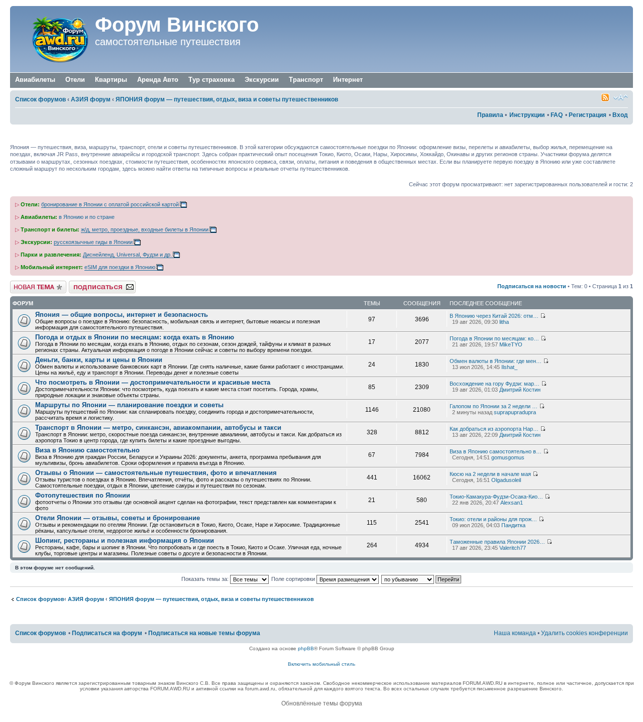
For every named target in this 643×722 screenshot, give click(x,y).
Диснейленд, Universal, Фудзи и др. (127, 255)
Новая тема (25, 284)
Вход (620, 114)
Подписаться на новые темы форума (204, 633)
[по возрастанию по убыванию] (421, 579)
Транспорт (306, 79)
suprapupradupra (515, 412)
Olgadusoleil (506, 480)
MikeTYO (510, 344)
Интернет (348, 79)
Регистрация (587, 114)
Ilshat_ (509, 367)
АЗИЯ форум (91, 99)
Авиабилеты (35, 79)
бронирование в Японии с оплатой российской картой (110, 204)
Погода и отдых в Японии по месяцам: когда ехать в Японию (134, 337)
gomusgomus (507, 457)
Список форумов (40, 99)
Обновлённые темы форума (321, 703)
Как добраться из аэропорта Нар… (494, 429)
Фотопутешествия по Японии (82, 495)
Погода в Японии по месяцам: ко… (494, 338)
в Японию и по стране (87, 217)
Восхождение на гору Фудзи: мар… (495, 384)
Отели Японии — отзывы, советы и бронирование (117, 518)
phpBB (306, 648)
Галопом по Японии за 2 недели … (494, 406)
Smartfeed (605, 97)
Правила (490, 114)
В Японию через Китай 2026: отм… (494, 316)
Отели (75, 79)
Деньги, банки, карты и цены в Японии (98, 360)
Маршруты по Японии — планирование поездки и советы (129, 405)
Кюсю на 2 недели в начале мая (490, 474)
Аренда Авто (157, 79)
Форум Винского (177, 25)
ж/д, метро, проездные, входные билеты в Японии (144, 229)
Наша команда (515, 633)
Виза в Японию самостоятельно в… (496, 451)
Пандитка (513, 525)
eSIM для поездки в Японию (119, 267)
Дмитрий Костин (520, 390)
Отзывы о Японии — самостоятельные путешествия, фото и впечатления (156, 472)
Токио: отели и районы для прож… (493, 519)
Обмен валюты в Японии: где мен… (496, 361)
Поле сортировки (293, 579)
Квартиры (111, 79)
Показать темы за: (205, 579)
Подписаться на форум (99, 284)
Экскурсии (262, 79)
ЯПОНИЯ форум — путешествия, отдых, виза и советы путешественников (227, 99)
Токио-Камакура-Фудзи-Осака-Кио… (496, 497)
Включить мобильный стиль (321, 664)
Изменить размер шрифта (620, 97)
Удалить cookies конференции (584, 633)
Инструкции (527, 114)
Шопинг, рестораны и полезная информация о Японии (124, 540)
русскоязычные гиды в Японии (93, 242)
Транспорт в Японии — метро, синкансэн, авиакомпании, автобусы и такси (158, 427)
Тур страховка (211, 79)
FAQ (557, 114)
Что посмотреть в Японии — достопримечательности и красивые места (152, 382)
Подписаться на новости (531, 286)
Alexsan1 (511, 503)
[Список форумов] (54, 39)
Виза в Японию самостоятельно (87, 450)
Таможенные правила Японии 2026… (497, 542)
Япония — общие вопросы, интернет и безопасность (121, 314)
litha (504, 322)
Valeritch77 (512, 548)
